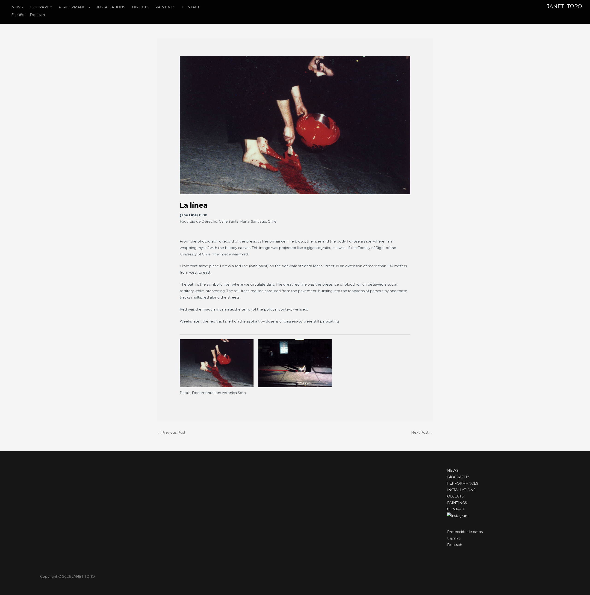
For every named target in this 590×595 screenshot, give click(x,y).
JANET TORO (564, 6)
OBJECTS (455, 496)
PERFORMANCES (462, 483)
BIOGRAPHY (458, 477)
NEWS (452, 470)
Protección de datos (465, 532)
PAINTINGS (457, 502)
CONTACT (455, 509)
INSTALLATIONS (461, 490)
